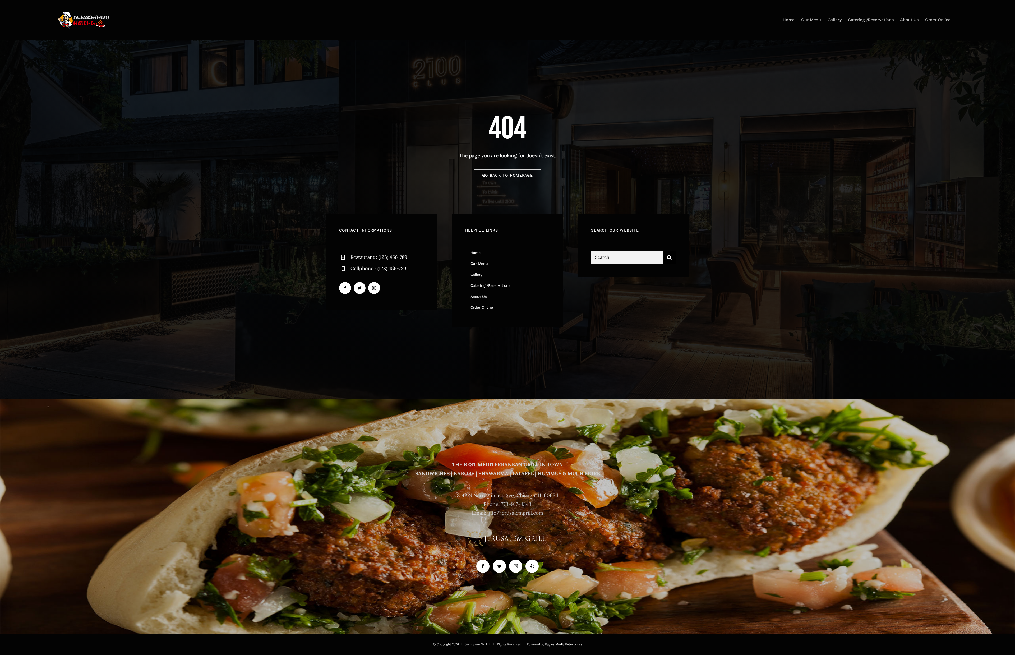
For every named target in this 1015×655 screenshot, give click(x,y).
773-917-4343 (516, 504)
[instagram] (374, 288)
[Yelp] (532, 566)
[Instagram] (515, 566)
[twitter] (360, 288)
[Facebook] (483, 566)
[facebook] (345, 288)
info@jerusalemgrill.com (515, 513)
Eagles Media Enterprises (563, 644)
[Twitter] (499, 566)
